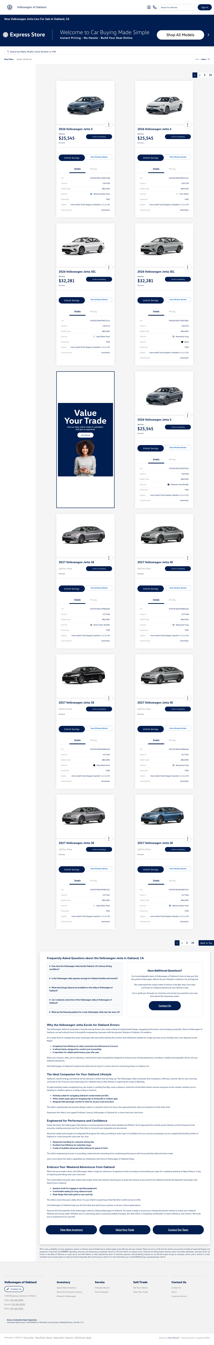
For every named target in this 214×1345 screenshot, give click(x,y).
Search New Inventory (66, 1287)
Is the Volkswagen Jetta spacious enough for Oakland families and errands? (85, 978)
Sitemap (49, 1337)
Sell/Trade (140, 1282)
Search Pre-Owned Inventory (69, 1292)
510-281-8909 (16, 1300)
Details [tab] (77, 169)
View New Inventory (71, 1229)
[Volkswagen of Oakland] (27, 7)
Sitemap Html (58, 1337)
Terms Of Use (40, 1337)
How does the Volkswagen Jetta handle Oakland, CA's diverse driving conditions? (80, 967)
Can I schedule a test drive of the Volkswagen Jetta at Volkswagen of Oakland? (80, 1001)
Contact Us (165, 1005)
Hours (174, 1292)
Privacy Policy (28, 1337)
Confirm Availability (99, 137)
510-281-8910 (18, 1304)
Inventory (63, 1282)
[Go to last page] (210, 75)
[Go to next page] (204, 75)
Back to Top (206, 942)
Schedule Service (102, 1287)
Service (100, 1282)
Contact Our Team (178, 1229)
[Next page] (209, 35)
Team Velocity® (173, 1338)
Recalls (88, 1337)
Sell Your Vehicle (140, 1287)
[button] (108, 124)
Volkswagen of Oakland (13, 1337)
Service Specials (101, 1292)
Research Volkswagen (66, 1296)
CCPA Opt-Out (79, 1337)
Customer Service (179, 1296)
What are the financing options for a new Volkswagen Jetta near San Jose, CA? (86, 1012)
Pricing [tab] (93, 169)
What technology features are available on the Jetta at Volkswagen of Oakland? (81, 989)
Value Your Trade (125, 1229)
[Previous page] (5, 35)
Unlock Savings (71, 157)
